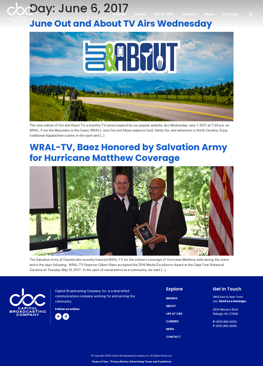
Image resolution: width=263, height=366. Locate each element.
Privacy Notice (120, 361)
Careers (189, 14)
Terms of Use (100, 361)
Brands (119, 14)
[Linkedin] (66, 316)
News (210, 14)
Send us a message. (233, 301)
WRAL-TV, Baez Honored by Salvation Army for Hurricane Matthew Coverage (128, 152)
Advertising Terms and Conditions (150, 361)
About (139, 14)
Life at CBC (164, 14)
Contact (230, 14)
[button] (251, 14)
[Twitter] (58, 316)
